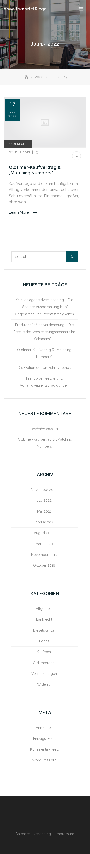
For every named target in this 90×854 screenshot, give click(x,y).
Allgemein (44, 609)
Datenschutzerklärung (33, 834)
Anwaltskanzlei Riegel (26, 9)
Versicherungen (44, 674)
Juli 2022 (44, 500)
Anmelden (44, 728)
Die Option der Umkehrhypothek (44, 368)
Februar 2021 (44, 522)
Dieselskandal (44, 630)
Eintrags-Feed (44, 738)
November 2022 (44, 490)
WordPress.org (44, 760)
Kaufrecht (18, 144)
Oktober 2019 (44, 565)
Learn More (19, 212)
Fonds (44, 641)
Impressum (65, 834)
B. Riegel (20, 152)
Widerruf (44, 684)
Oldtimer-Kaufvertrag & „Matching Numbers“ (35, 170)
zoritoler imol (42, 429)
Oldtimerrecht (44, 663)
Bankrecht (44, 619)
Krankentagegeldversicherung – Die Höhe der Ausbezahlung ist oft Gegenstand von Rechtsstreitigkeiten (44, 307)
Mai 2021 (44, 511)
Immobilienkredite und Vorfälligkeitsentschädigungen (44, 381)
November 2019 (44, 555)
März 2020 (44, 544)
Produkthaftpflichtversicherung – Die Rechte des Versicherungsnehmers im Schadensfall (44, 332)
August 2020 (44, 533)
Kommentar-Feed (44, 749)
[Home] (27, 77)
